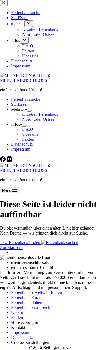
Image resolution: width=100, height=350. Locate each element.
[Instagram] (9, 160)
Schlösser (19, 104)
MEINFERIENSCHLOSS (23, 80)
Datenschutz (22, 144)
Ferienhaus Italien (26, 302)
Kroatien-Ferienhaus (40, 114)
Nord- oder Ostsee (38, 119)
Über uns (30, 134)
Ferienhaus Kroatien (29, 297)
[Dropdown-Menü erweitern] (29, 111)
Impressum (20, 149)
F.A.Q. (28, 129)
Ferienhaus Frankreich (30, 307)
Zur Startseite (11, 247)
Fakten (28, 139)
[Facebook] (3, 160)
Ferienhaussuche (25, 99)
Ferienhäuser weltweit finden (36, 292)
